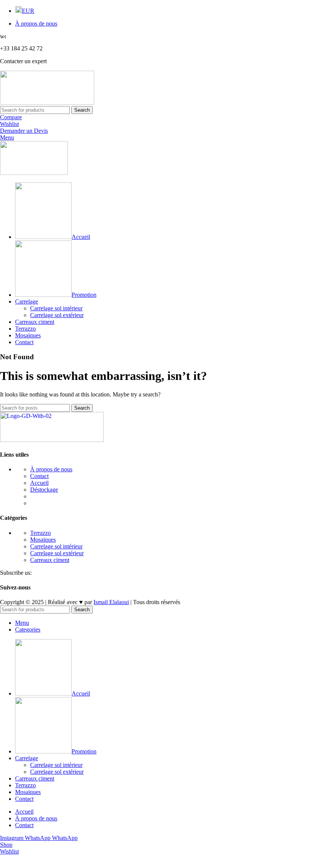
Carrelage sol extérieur (57, 315)
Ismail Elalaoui (111, 602)
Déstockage (44, 489)
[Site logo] (47, 102)
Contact (39, 476)
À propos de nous (51, 469)
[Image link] (52, 440)
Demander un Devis (24, 131)
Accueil (39, 483)
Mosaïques (43, 539)
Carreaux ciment (49, 560)
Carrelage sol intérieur (56, 308)
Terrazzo (40, 533)
